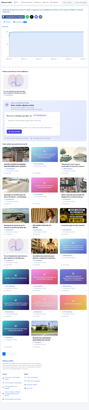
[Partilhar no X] (32, 17)
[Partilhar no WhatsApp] (27, 17)
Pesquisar (55, 2)
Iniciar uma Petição (80, 2)
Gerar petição (15, 131)
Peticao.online (6, 2)
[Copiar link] (40, 17)
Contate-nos (37, 2)
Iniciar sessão (67, 2)
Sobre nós (45, 2)
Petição (7, 22)
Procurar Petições (26, 2)
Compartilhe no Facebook (15, 17)
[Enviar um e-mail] (36, 17)
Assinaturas (20, 22)
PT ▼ (17, 2)
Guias (4, 374)
